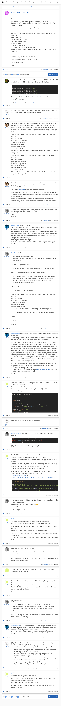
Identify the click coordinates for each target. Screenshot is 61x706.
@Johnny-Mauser (16, 433)
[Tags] (14, 2)
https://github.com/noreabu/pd (37, 102)
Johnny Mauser (45, 118)
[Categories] (6, 2)
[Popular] (18, 2)
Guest (6, 386)
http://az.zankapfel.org (19, 102)
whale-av (7, 229)
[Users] (22, 2)
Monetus (7, 127)
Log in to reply (53, 74)
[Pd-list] (29, 2)
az (6, 83)
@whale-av (14, 253)
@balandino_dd (15, 225)
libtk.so (42, 97)
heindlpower (7, 15)
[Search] (33, 2)
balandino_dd (7, 213)
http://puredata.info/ (43, 370)
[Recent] (10, 2)
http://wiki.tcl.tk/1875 (19, 475)
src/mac (22, 190)
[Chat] (25, 2)
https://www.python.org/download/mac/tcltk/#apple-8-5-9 (32, 477)
